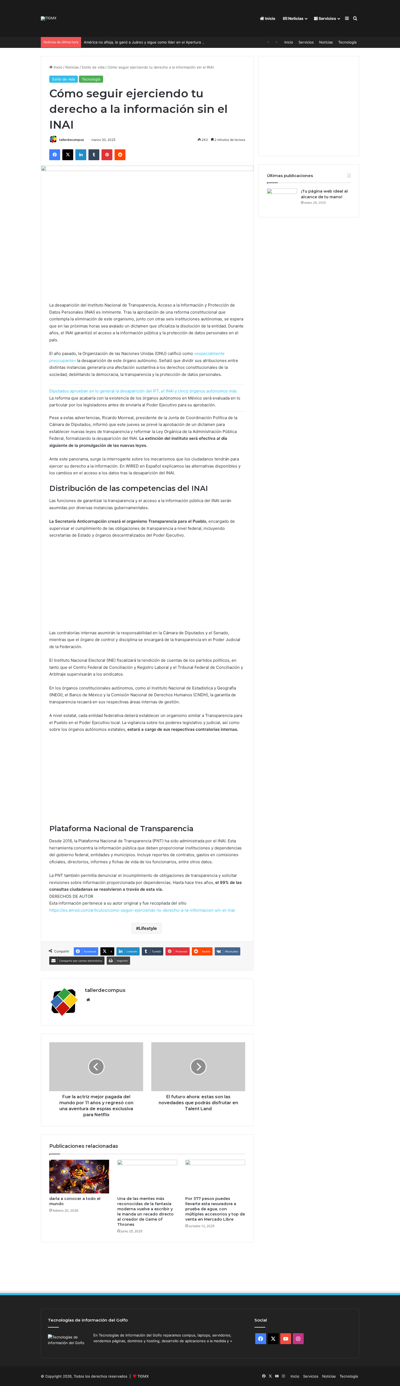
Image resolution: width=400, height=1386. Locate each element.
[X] (67, 154)
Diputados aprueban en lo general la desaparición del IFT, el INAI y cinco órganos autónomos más (143, 391)
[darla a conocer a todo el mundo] (79, 1176)
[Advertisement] (147, 587)
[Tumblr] (93, 154)
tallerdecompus (71, 140)
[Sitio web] (88, 1000)
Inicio (269, 18)
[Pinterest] (106, 154)
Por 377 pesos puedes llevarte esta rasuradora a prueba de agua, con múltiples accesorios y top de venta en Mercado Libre (215, 1209)
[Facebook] (54, 154)
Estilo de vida (93, 67)
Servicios (327, 18)
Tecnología (347, 42)
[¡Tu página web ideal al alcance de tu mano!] (282, 198)
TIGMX (143, 1376)
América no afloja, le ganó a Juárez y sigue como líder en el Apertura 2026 (147, 42)
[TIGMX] (48, 18)
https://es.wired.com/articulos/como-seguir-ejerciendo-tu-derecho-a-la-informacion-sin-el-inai (142, 910)
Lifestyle (148, 928)
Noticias (295, 18)
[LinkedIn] (80, 154)
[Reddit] (120, 154)
